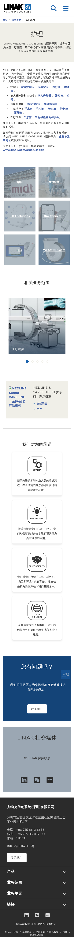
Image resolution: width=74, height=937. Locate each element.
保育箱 (18, 112)
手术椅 (40, 108)
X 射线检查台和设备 (47, 117)
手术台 (28, 108)
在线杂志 (42, 403)
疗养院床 (43, 87)
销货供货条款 (36, 934)
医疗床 (56, 87)
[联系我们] (65, 674)
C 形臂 (28, 117)
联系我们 (37, 709)
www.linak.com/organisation (23, 150)
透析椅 (64, 108)
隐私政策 (53, 932)
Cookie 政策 (11, 932)
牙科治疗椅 (50, 104)
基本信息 (26, 932)
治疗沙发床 (33, 104)
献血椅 (52, 108)
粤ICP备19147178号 (21, 846)
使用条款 (40, 932)
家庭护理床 (27, 87)
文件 (39, 409)
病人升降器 (44, 95)
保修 (65, 932)
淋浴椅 (58, 95)
